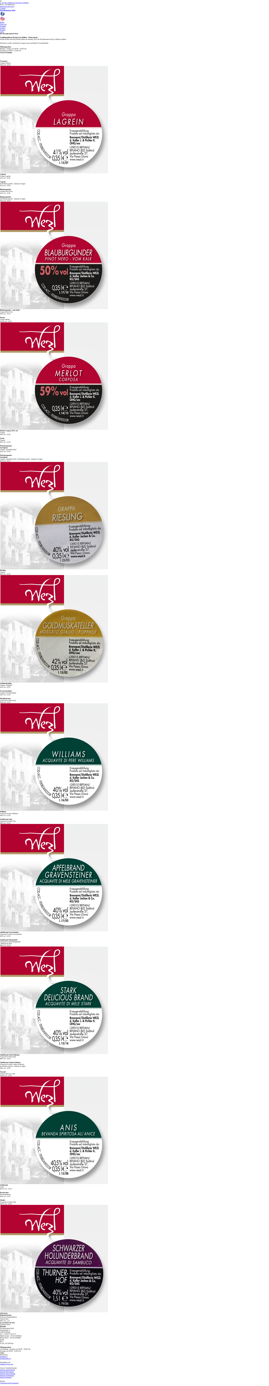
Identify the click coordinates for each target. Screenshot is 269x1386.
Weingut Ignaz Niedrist (7, 1374)
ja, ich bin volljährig (6, 3)
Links (2, 32)
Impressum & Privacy (7, 6)
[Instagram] (2, 17)
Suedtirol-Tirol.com (6, 1364)
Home (2, 22)
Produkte (3, 26)
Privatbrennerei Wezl (7, 10)
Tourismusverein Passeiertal (9, 1383)
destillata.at (3, 1357)
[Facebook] (2, 12)
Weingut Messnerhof (7, 1372)
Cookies (2, 8)
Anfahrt (2, 28)
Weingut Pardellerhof (7, 1375)
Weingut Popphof (6, 1377)
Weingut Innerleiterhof (7, 1370)
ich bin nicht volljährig (21, 3)
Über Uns (3, 24)
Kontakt (2, 30)
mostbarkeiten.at (5, 1358)
